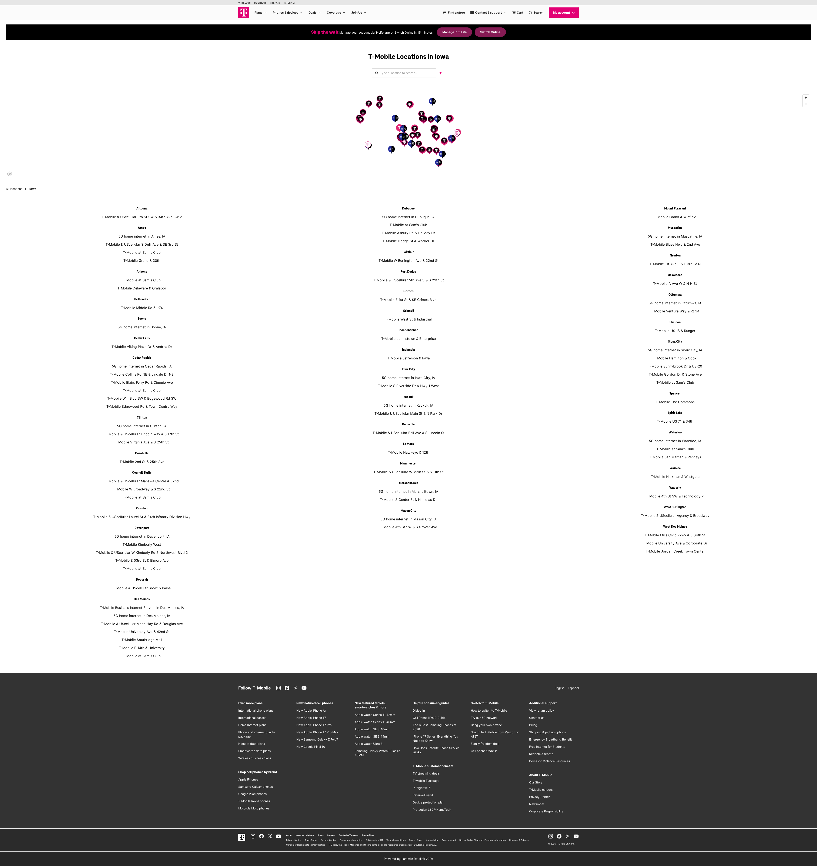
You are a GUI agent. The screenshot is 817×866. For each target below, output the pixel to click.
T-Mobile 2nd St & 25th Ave (142, 462)
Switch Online (490, 32)
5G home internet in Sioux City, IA (675, 350)
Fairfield (408, 252)
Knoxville (408, 424)
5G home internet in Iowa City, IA (408, 378)
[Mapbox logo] (9, 173)
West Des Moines (675, 526)
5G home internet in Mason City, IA (408, 519)
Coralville (142, 453)
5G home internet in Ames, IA (141, 236)
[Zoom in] (806, 98)
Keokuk (408, 397)
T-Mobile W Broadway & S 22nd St (142, 489)
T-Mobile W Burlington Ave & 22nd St (408, 260)
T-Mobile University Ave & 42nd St (142, 632)
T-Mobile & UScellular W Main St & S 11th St (408, 472)
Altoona (141, 208)
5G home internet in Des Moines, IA (141, 616)
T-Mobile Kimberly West (142, 544)
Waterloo (675, 432)
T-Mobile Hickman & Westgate (675, 476)
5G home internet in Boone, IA (142, 327)
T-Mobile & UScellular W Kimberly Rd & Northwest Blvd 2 (142, 552)
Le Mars (408, 444)
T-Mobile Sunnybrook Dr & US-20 (675, 366)
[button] (399, 128)
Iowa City (408, 369)
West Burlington (675, 507)
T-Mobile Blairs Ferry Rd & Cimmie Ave (142, 382)
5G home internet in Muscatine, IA (675, 236)
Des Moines (142, 599)
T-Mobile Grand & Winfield (675, 217)
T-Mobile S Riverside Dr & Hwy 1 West (408, 386)
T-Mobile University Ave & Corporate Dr (675, 543)
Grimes (408, 291)
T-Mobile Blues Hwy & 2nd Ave (675, 244)
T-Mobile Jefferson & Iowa (408, 358)
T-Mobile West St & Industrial (408, 319)
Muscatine (675, 228)
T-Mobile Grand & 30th (141, 260)
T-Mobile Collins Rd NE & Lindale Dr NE (142, 374)
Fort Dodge (408, 271)
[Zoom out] (806, 104)
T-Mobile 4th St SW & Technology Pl (675, 496)
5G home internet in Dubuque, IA (408, 217)
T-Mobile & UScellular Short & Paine (142, 588)
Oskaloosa (675, 275)
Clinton (142, 417)
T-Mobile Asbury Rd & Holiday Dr (408, 233)
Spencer (675, 393)
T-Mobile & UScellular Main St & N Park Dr (408, 413)
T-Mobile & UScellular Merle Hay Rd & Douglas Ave (142, 624)
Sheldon (675, 322)
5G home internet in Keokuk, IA (408, 405)
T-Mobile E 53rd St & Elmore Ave (142, 560)
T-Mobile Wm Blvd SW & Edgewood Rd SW (141, 398)
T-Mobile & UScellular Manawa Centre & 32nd (142, 481)
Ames (142, 228)
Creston (141, 508)
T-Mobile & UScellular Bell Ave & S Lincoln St (408, 433)
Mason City (408, 511)
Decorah (142, 579)
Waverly (675, 488)
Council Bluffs (141, 472)
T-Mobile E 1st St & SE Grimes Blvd (408, 300)
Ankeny (142, 271)
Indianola (408, 350)
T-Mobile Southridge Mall (141, 640)
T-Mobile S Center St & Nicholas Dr (408, 499)
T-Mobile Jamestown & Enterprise (408, 338)
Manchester (408, 463)
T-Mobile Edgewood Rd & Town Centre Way (141, 406)
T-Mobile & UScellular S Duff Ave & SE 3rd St (142, 244)
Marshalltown (408, 483)
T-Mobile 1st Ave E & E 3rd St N (675, 264)
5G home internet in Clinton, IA (142, 426)
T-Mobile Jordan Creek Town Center (675, 551)
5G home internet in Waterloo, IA (675, 441)
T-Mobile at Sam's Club (142, 252)
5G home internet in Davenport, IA (142, 536)
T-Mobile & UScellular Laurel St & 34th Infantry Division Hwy (141, 517)
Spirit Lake (675, 413)
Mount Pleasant (675, 208)
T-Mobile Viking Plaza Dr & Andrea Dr (141, 347)
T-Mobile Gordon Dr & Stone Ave (675, 374)
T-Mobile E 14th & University (142, 648)
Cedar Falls (142, 338)
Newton (675, 255)
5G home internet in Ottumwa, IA (675, 303)
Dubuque (408, 208)
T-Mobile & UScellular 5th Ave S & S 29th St (408, 280)
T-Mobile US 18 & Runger (675, 331)
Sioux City (675, 341)
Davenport (141, 528)
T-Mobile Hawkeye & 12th (408, 452)
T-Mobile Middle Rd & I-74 (142, 308)
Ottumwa (675, 294)
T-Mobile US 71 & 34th (675, 421)
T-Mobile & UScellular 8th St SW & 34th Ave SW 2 (142, 217)
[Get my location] (440, 72)
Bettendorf (142, 299)
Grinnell (408, 311)
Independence (408, 330)
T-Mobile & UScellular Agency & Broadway (675, 515)
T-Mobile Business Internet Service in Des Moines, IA (142, 607)
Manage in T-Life (454, 32)
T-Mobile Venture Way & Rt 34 (675, 311)
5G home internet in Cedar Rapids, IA (142, 366)
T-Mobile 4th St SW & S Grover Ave (408, 527)
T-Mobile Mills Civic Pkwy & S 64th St (675, 535)
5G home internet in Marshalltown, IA (408, 491)
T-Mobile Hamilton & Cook (675, 358)
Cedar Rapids (142, 358)
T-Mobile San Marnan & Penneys (675, 457)
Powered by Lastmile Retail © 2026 (408, 858)
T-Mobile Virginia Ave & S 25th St (142, 442)
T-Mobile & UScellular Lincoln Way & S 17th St (142, 434)
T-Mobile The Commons (675, 402)
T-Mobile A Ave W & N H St (675, 283)
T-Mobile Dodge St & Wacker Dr (408, 241)
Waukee (675, 468)
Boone (141, 318)
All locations (14, 189)
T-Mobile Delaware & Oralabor (141, 288)
